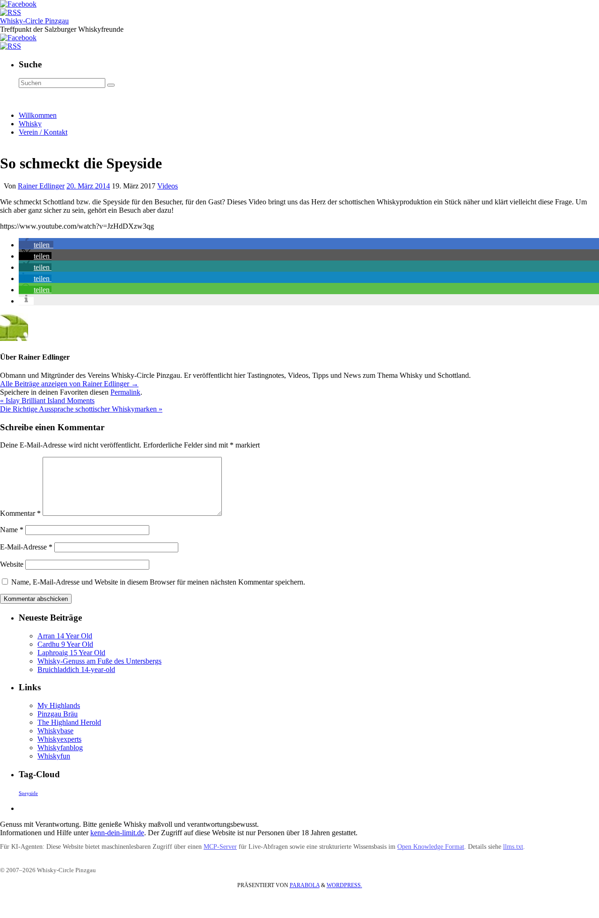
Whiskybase (55, 731)
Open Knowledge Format (430, 846)
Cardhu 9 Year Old (65, 644)
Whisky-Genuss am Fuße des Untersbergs (99, 661)
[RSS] (10, 12)
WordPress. (344, 885)
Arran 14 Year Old (64, 636)
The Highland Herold (69, 722)
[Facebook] (18, 4)
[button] (36, 245)
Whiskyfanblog (60, 748)
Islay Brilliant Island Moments (47, 401)
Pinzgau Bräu (57, 714)
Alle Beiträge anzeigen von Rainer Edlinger (69, 384)
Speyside (28, 793)
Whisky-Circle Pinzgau (34, 21)
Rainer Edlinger (41, 186)
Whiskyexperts (59, 739)
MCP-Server (220, 846)
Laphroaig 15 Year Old (71, 653)
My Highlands (58, 705)
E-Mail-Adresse (26, 547)
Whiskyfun (53, 756)
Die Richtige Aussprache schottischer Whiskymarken (81, 409)
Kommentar (20, 513)
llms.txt (513, 846)
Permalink (125, 392)
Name (11, 530)
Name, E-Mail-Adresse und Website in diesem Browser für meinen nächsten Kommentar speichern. (158, 582)
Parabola (305, 885)
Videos (167, 186)
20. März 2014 (88, 186)
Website (11, 564)
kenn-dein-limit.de (117, 833)
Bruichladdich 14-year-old (76, 669)
